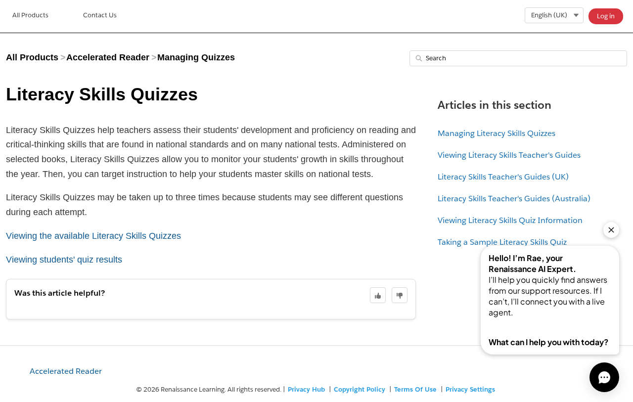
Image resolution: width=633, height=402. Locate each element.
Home (30, 16)
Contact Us (100, 15)
